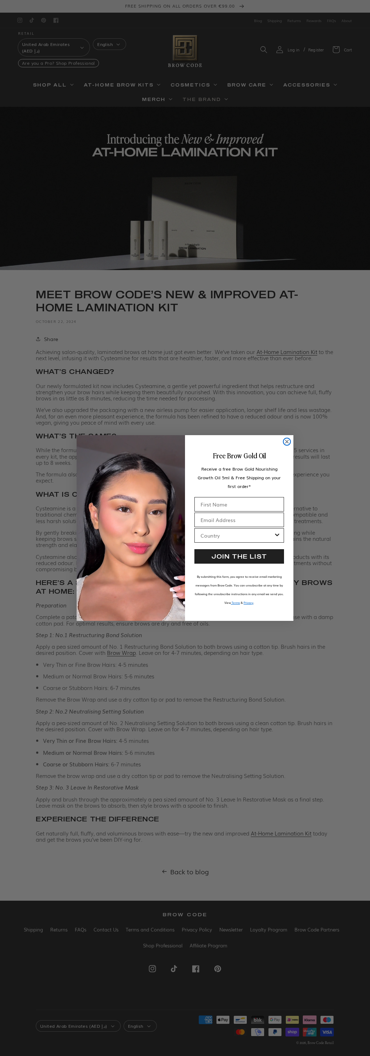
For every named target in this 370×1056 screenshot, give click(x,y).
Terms (235, 603)
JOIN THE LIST (239, 556)
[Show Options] (277, 535)
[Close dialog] (287, 441)
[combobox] (237, 535)
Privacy (248, 603)
